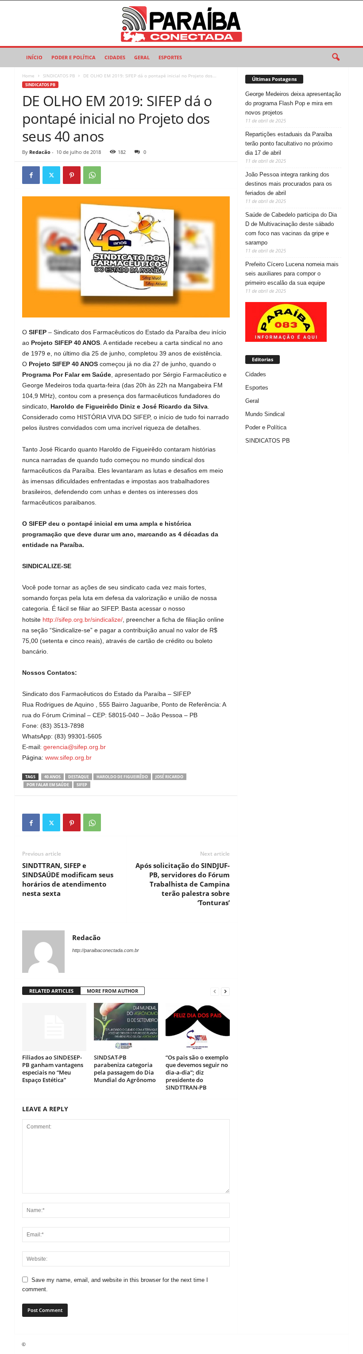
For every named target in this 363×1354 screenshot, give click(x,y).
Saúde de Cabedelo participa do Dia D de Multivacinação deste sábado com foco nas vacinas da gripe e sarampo (291, 228)
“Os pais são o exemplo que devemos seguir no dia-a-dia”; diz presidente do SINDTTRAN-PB (197, 1072)
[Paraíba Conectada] (181, 23)
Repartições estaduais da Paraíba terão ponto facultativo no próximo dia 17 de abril (288, 143)
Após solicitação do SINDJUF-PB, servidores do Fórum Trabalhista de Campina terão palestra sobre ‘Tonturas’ (182, 884)
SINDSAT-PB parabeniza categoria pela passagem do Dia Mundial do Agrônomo (125, 1068)
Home (28, 76)
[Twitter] (51, 175)
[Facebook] (31, 175)
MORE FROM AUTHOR (112, 990)
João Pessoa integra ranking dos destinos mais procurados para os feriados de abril (288, 183)
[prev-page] (214, 991)
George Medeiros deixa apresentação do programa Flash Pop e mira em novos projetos (293, 103)
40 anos (52, 777)
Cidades (114, 57)
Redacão (39, 152)
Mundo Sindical (265, 414)
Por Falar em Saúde (48, 785)
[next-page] (225, 991)
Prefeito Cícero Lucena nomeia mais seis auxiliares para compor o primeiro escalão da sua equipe (292, 273)
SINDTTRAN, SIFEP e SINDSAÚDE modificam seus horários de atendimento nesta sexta (67, 879)
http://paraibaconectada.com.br (105, 950)
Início (34, 57)
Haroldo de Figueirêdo (122, 777)
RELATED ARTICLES (51, 990)
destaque (78, 777)
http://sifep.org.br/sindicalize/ (82, 619)
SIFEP (82, 785)
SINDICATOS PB (59, 76)
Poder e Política (73, 57)
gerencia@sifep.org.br (74, 746)
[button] (335, 57)
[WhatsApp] (92, 175)
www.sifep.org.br (68, 757)
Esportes (170, 57)
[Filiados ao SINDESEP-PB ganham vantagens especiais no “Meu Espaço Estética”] (54, 1027)
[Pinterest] (72, 175)
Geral (142, 57)
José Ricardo (169, 777)
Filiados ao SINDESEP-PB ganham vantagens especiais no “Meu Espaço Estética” (52, 1068)
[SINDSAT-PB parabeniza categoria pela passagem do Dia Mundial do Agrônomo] (126, 1027)
